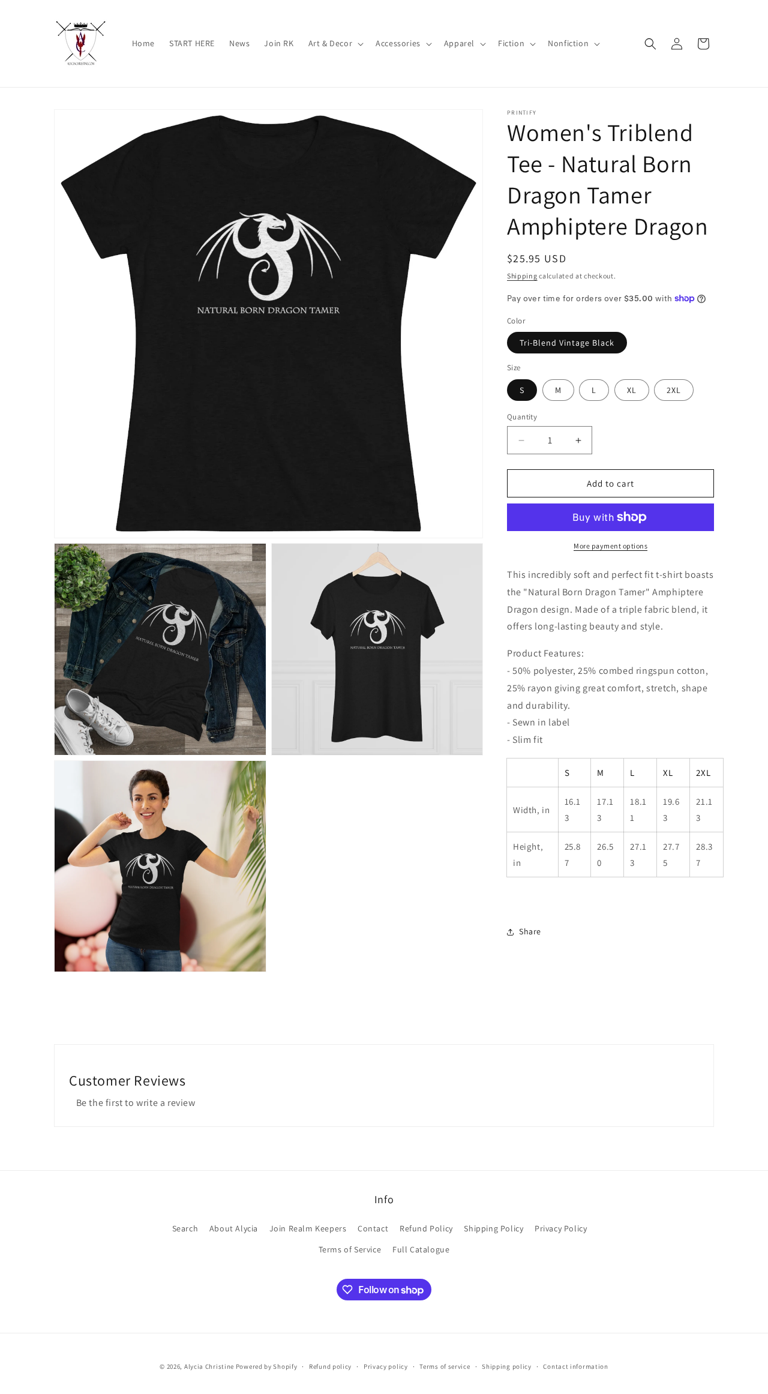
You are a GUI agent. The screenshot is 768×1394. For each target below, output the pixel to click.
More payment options (610, 545)
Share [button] (530, 931)
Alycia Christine (209, 1366)
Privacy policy (386, 1366)
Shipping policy (507, 1366)
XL (632, 390)
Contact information (575, 1366)
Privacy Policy (561, 1228)
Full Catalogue (420, 1249)
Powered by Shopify (267, 1366)
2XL (674, 390)
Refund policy (330, 1366)
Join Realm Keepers (308, 1228)
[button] (335, 43)
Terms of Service (350, 1249)
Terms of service (444, 1366)
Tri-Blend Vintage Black (567, 342)
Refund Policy (426, 1228)
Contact (373, 1228)
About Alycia (233, 1228)
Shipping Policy (493, 1228)
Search (185, 1228)
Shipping (522, 275)
